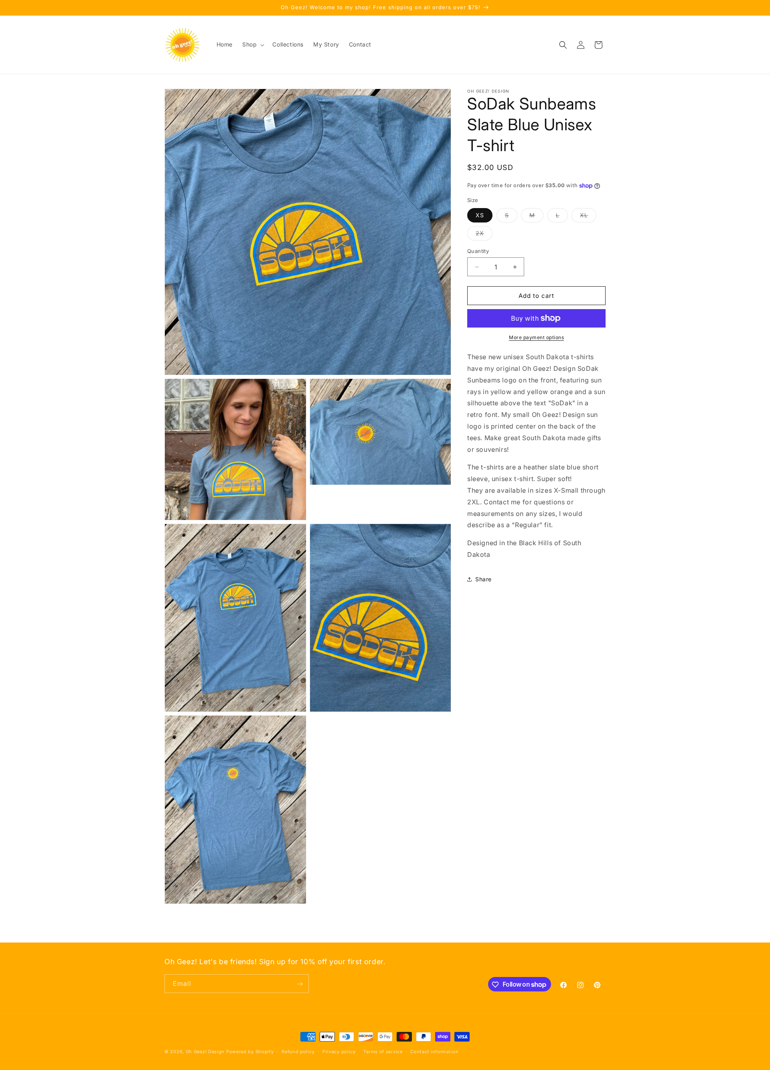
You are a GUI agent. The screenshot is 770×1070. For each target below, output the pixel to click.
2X (484, 235)
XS (480, 215)
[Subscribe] (299, 984)
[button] (252, 44)
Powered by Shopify (250, 1051)
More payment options (536, 337)
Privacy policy (339, 1051)
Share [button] (483, 579)
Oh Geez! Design (205, 1051)
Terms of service (382, 1051)
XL (588, 216)
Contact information (434, 1051)
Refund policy (298, 1051)
